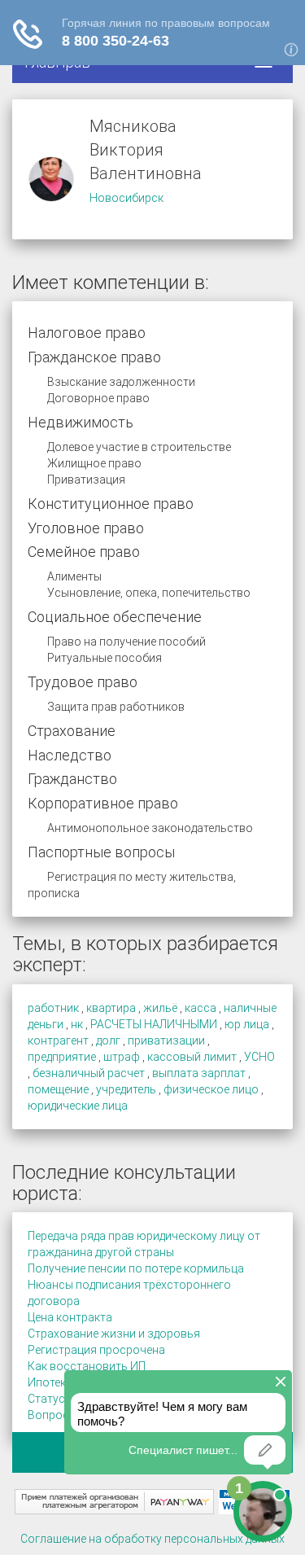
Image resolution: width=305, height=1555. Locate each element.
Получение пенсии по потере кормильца (136, 1268)
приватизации (166, 1040)
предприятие (62, 1056)
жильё (160, 1007)
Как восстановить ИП (87, 1366)
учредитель (126, 1089)
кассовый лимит (192, 1056)
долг (108, 1040)
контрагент (58, 1040)
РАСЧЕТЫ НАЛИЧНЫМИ (153, 1024)
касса (200, 1007)
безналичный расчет (89, 1073)
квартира (111, 1007)
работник (53, 1007)
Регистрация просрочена (96, 1349)
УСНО (259, 1056)
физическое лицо (211, 1089)
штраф (121, 1056)
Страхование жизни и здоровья (114, 1333)
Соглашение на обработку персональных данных (152, 1538)
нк (77, 1024)
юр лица (246, 1024)
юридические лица (78, 1105)
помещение (58, 1089)
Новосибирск (126, 197)
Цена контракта (70, 1317)
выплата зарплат (199, 1073)
